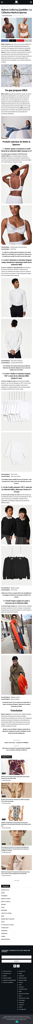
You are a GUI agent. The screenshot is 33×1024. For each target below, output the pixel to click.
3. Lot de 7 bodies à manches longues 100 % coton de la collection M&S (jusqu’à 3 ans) (16, 376)
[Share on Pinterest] (20, 40)
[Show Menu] (2, 2)
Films (2, 907)
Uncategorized (5, 939)
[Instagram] (18, 966)
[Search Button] (31, 2)
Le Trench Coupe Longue (8, 606)
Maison (5, 975)
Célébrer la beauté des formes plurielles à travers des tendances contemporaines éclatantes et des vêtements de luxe (16, 824)
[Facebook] (14, 966)
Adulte (3, 892)
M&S (25, 90)
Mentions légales (7, 978)
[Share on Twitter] (12, 40)
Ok (17, 1021)
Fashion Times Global (7, 15)
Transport (4, 933)
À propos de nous (7, 971)
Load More (16, 880)
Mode (3, 773)
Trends (3, 936)
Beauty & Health (5, 901)
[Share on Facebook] (5, 40)
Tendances (4, 930)
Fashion (3, 904)
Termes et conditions (8, 982)
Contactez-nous (7, 973)
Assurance (4, 895)
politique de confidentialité (9, 980)
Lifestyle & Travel (6, 913)
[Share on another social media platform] (28, 40)
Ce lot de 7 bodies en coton (8, 381)
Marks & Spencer (6, 44)
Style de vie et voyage (7, 924)
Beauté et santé (5, 898)
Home (2, 6)
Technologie (5, 927)
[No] (31, 1019)
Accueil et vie (7, 6)
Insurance (4, 910)
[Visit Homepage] (16, 2)
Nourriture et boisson (7, 919)
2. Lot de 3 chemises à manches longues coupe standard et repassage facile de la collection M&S (16, 262)
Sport (3, 921)
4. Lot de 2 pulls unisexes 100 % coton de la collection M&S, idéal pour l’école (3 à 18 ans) (16, 489)
